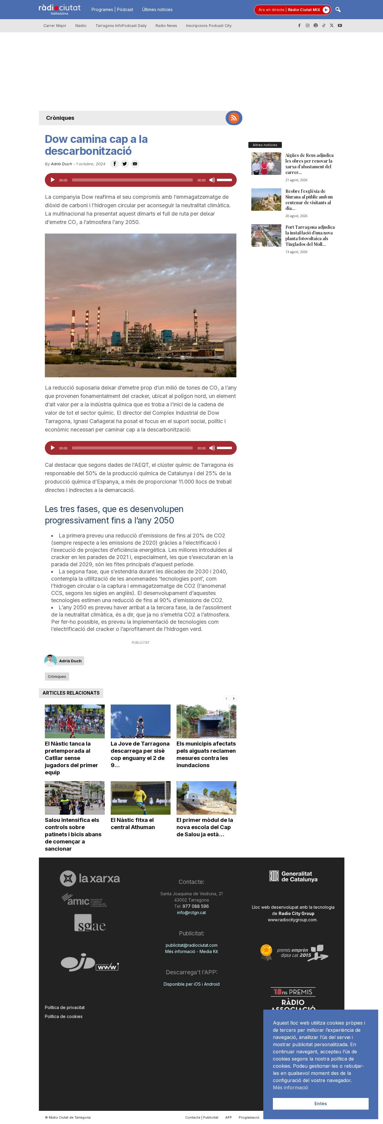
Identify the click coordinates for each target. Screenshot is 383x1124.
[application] (141, 180)
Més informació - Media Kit (191, 951)
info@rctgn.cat (191, 912)
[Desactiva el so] (212, 180)
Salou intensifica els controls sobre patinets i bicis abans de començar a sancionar (73, 834)
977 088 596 (195, 906)
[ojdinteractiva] (90, 965)
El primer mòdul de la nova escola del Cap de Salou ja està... (205, 827)
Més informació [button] (290, 1087)
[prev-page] (227, 698)
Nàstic (80, 25)
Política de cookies (64, 1016)
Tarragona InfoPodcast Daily (121, 25)
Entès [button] (320, 1103)
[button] (337, 10)
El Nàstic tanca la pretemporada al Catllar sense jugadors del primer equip (71, 758)
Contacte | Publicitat (201, 1117)
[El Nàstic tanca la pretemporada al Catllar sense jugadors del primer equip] (75, 721)
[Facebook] (299, 25)
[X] (331, 25)
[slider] (225, 179)
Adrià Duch (61, 163)
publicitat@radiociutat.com (192, 945)
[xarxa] (90, 878)
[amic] (90, 900)
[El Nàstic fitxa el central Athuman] (141, 798)
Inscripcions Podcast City (209, 25)
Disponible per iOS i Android (192, 984)
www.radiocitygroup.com (292, 919)
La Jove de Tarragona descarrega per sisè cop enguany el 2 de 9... (140, 754)
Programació (249, 1117)
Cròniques (60, 117)
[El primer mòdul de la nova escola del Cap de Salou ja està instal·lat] (206, 798)
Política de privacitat (65, 1007)
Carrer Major (54, 25)
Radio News (166, 25)
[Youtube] (340, 25)
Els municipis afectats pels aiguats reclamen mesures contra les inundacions (206, 754)
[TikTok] (323, 25)
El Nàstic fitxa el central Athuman (133, 824)
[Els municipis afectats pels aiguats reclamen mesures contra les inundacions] (206, 721)
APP (228, 1117)
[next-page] (234, 698)
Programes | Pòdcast (112, 9)
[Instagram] (307, 25)
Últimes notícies (157, 9)
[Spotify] (315, 25)
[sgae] (90, 922)
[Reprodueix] (53, 180)
